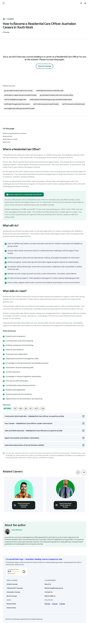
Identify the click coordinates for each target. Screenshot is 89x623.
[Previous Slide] (78, 472)
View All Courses (44, 66)
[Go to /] (4, 19)
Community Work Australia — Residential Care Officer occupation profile (34, 416)
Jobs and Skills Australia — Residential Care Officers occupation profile (33, 430)
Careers (10, 19)
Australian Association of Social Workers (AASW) (24, 445)
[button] (7, 408)
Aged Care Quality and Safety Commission (22, 438)
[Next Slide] (83, 472)
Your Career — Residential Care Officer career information (28, 423)
